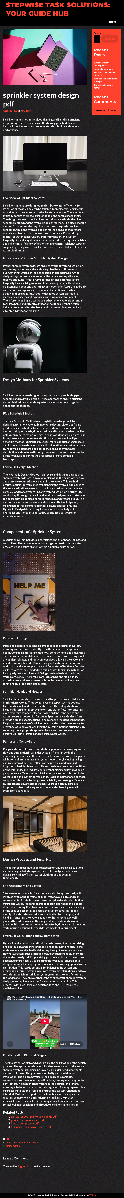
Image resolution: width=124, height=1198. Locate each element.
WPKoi (92, 1195)
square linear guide (103, 69)
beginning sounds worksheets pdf (31, 1127)
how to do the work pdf (25, 1123)
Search (97, 33)
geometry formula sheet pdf (28, 1120)
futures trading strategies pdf (101, 64)
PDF (8, 1139)
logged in (23, 1166)
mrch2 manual (13, 1145)
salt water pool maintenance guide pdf (34, 1116)
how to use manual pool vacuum (22, 1142)
